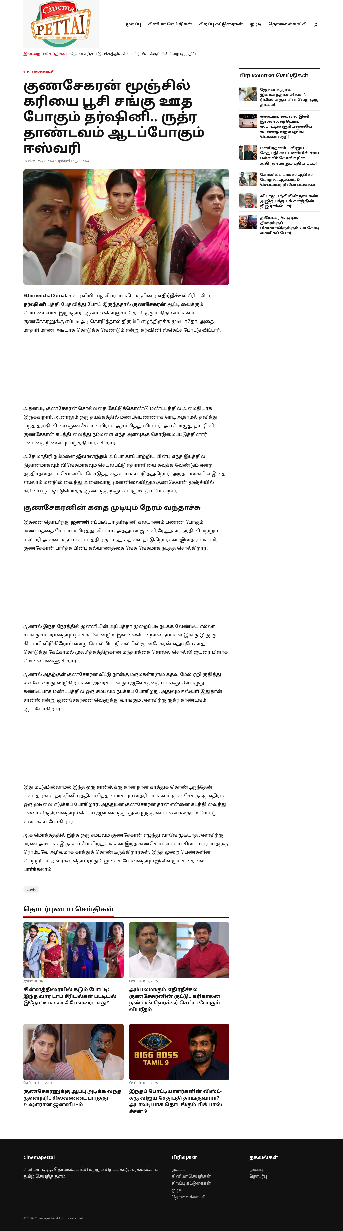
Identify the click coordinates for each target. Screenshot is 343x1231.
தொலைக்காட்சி (287, 24)
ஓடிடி (255, 24)
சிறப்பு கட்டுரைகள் (221, 24)
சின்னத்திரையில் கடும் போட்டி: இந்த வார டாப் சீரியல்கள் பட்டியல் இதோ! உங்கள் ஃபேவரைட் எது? (69, 996)
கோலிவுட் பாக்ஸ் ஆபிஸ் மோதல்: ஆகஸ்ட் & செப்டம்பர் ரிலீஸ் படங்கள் (287, 179)
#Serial (31, 889)
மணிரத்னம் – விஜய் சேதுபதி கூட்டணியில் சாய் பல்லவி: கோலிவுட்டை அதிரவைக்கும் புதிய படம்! (289, 155)
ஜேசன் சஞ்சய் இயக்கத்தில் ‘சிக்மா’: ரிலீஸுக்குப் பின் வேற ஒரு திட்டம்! (135, 53)
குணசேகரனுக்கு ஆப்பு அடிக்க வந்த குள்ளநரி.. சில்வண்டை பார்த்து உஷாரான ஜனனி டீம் (72, 1098)
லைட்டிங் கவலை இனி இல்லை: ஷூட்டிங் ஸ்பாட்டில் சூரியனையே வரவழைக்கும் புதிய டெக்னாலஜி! (286, 126)
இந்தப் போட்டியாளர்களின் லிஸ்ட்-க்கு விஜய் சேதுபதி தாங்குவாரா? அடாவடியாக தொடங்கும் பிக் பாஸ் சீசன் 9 (175, 1101)
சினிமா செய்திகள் (170, 24)
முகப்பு (133, 24)
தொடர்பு (258, 1176)
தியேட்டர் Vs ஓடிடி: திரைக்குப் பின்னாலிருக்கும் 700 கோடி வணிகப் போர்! (289, 225)
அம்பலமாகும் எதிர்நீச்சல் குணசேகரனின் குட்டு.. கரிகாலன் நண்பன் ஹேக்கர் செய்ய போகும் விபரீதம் (174, 999)
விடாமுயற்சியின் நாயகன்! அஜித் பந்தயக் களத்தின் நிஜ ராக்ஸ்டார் (289, 201)
